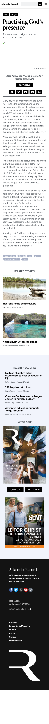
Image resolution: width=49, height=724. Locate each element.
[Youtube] (26, 590)
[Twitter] (16, 590)
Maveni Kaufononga (10, 345)
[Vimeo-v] (30, 590)
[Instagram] (21, 590)
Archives (13, 622)
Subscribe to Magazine (19, 626)
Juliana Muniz (10, 382)
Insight (14, 14)
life (30, 256)
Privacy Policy (15, 640)
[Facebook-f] (11, 590)
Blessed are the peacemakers (19, 303)
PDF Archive (33, 489)
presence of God (12, 259)
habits (22, 256)
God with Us (10, 256)
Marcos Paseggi (11, 414)
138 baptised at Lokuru (18, 387)
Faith (6, 14)
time (25, 259)
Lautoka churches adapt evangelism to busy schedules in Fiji (23, 375)
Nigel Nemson (10, 391)
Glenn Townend (12, 34)
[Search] (40, 4)
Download (15, 489)
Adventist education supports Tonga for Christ (22, 409)
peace (38, 256)
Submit (12, 629)
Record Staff (7, 307)
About (12, 633)
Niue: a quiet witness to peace (20, 341)
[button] (46, 4)
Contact (12, 637)
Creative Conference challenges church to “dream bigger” (23, 397)
